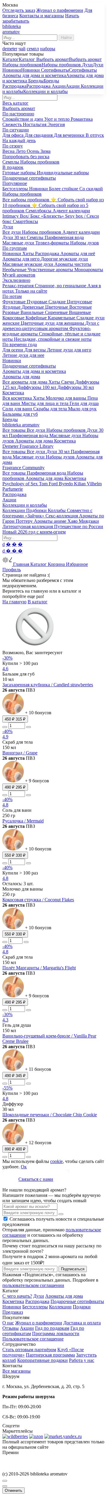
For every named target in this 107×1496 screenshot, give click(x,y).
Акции (27, 1328)
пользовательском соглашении (33, 1285)
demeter (9, 48)
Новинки (11, 1306)
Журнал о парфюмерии (59, 10)
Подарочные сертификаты (77, 1301)
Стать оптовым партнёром (29, 1349)
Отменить (13, 1490)
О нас (8, 1322)
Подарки (82, 1306)
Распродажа (37, 1301)
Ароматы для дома (64, 1296)
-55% (7, 1087)
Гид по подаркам (52, 1328)
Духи (38, 1296)
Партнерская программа (50, 1354)
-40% (7, 731)
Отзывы (10, 1328)
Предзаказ (12, 1312)
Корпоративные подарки (42, 1360)
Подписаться (72, 1269)
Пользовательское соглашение (33, 1338)
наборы (47, 48)
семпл (33, 48)
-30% (7, 657)
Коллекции (60, 1306)
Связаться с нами (35, 1179)
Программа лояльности (55, 1333)
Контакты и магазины (41, 15)
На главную (14, 601)
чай (22, 48)
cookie (56, 1161)
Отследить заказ (18, 10)
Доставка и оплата (82, 1322)
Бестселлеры (35, 1306)
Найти (66, 37)
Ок (24, 1166)
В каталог (38, 601)
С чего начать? (17, 1296)
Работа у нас (81, 1360)
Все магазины (16, 1370)
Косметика (13, 1301)
